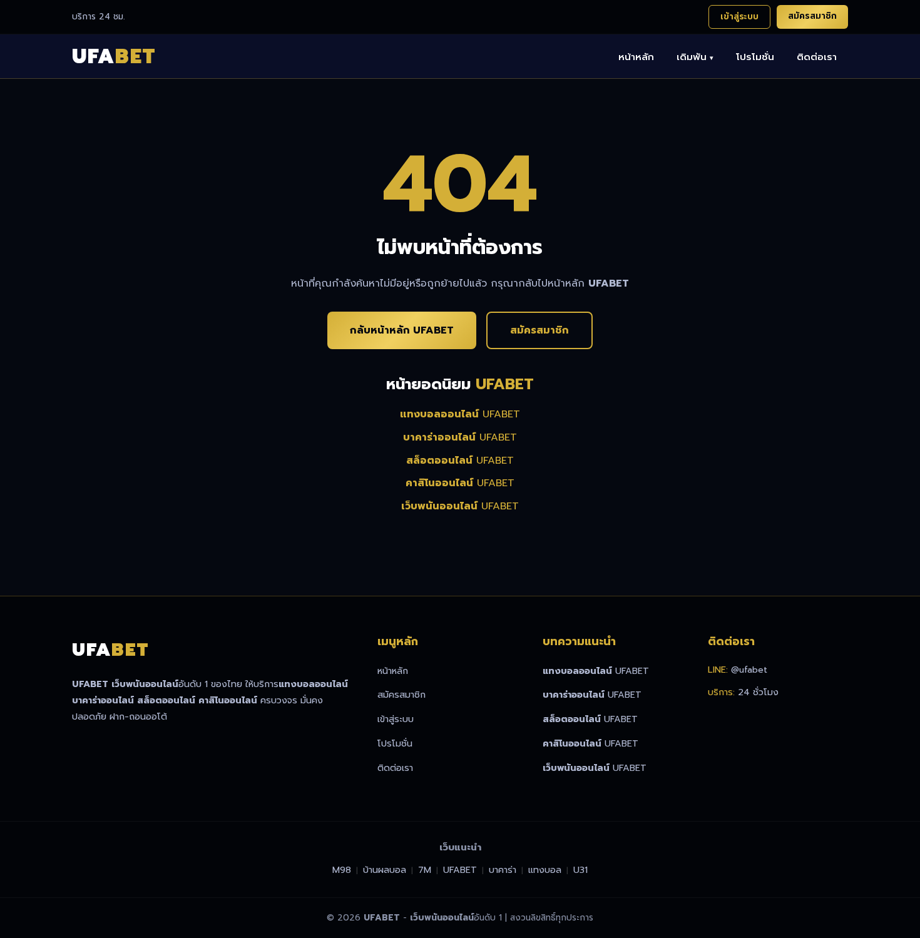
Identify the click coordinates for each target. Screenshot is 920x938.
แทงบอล (544, 870)
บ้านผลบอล (384, 870)
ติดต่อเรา (817, 56)
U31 (580, 870)
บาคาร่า (502, 870)
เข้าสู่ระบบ (739, 16)
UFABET (460, 414)
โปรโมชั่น (755, 56)
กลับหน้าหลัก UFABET (402, 330)
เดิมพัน (695, 56)
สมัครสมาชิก (812, 16)
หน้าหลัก (636, 56)
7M (424, 870)
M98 (341, 870)
